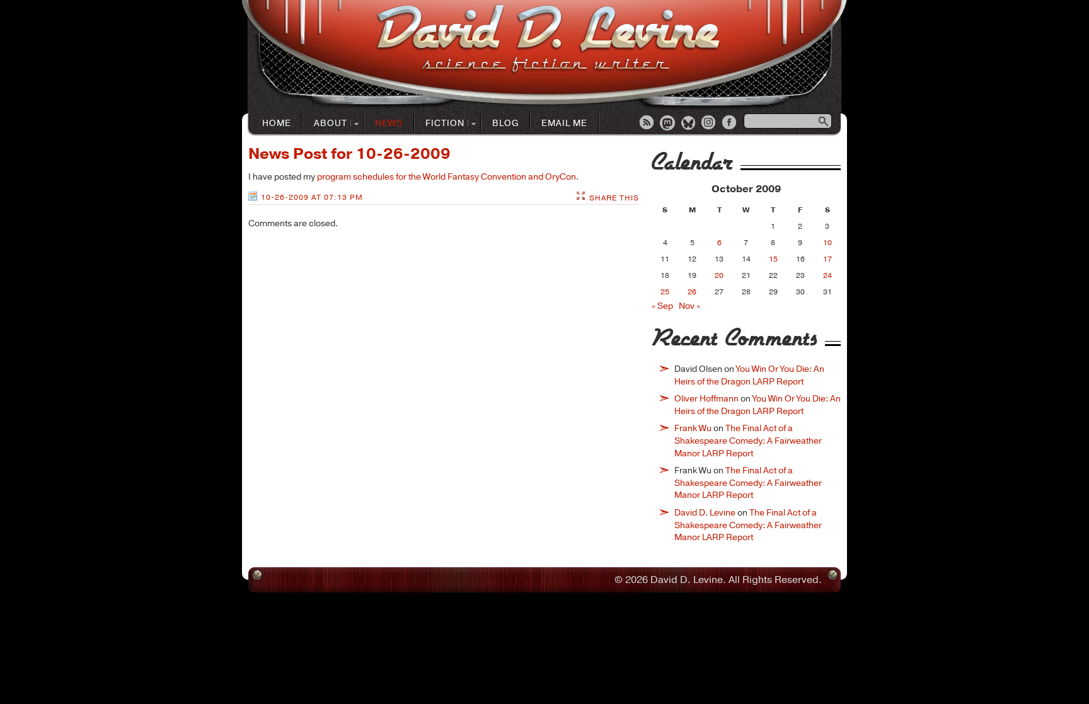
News (389, 123)
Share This (614, 198)
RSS (647, 123)
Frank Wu (693, 428)
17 (827, 259)
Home (276, 123)
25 (664, 292)
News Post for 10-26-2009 (349, 154)
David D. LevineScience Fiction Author (548, 39)
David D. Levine (704, 513)
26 (692, 292)
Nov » (689, 306)
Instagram (709, 123)
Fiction (439, 123)
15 (773, 259)
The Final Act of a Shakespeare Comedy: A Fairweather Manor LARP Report (748, 440)
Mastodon (668, 123)
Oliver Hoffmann (706, 399)
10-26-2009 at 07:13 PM (312, 197)
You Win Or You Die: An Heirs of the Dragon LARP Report (749, 375)
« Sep (662, 306)
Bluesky (689, 123)
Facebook (730, 123)
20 (719, 275)
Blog (505, 123)
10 (827, 243)
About (325, 123)
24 (827, 275)
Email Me (564, 123)
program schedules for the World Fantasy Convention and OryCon (446, 177)
